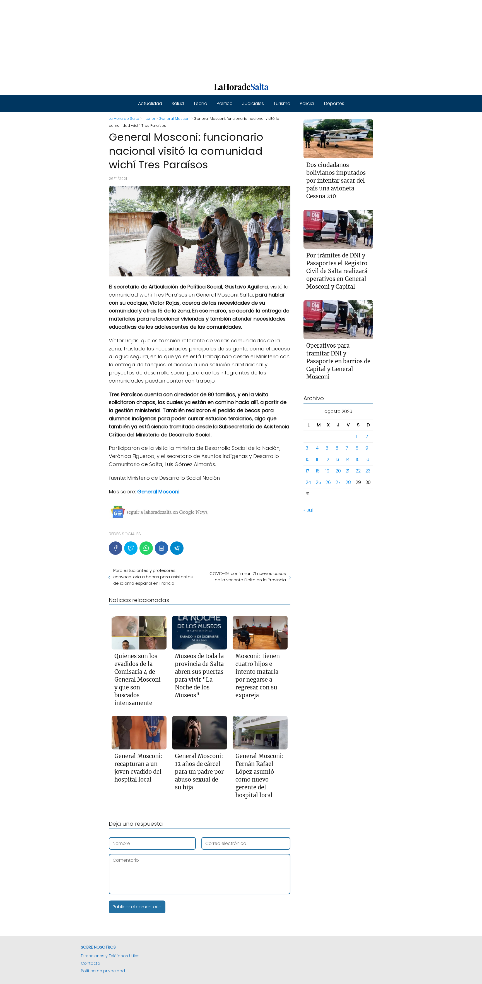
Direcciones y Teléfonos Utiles (110, 956)
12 (327, 459)
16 (367, 459)
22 (358, 471)
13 (337, 459)
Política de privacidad (103, 971)
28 (348, 482)
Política (225, 103)
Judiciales (253, 103)
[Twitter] (131, 548)
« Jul (308, 510)
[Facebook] (115, 548)
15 (358, 459)
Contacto (90, 963)
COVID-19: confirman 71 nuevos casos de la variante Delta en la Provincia (247, 576)
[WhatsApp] (146, 548)
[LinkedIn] (161, 548)
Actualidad (150, 103)
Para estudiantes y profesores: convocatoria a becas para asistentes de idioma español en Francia (153, 576)
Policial (307, 103)
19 (327, 471)
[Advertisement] (167, 39)
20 (338, 471)
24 (308, 482)
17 (307, 471)
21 (347, 471)
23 (367, 471)
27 (338, 482)
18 (318, 471)
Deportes (334, 103)
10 (308, 459)
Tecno (200, 103)
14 (348, 459)
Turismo (281, 103)
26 (328, 482)
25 (318, 482)
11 (317, 459)
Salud (178, 103)
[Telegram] (177, 548)
